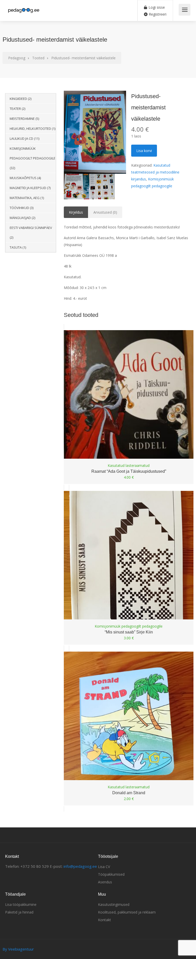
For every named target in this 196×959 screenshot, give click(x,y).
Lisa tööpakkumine (20, 904)
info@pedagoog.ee (80, 866)
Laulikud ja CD (21, 138)
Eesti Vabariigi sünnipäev (31, 227)
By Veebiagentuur (18, 949)
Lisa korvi (144, 150)
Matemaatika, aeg (25, 197)
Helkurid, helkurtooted (30, 128)
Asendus (105, 882)
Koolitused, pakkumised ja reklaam (127, 912)
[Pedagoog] (23, 7)
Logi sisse (156, 7)
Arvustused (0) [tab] (105, 212)
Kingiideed (18, 98)
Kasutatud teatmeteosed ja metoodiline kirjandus (155, 172)
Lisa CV (104, 866)
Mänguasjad (20, 217)
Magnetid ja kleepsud (28, 188)
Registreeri (157, 14)
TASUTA (16, 247)
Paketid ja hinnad (19, 912)
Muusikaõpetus (23, 178)
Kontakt (104, 919)
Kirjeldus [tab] (76, 212)
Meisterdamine (22, 118)
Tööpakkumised (111, 874)
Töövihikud (19, 207)
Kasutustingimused (113, 904)
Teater (15, 108)
